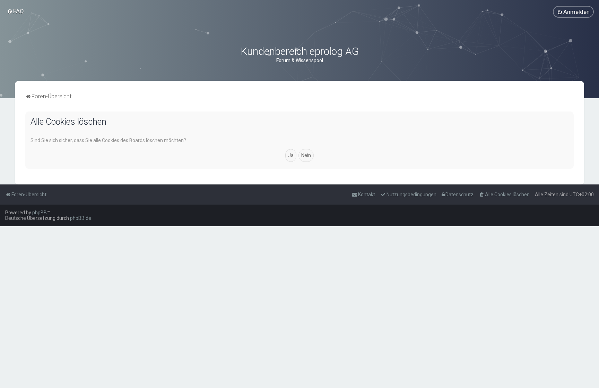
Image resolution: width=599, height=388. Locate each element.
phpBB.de (80, 218)
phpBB (39, 212)
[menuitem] (15, 11)
